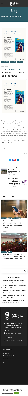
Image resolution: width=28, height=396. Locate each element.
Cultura (13, 61)
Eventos (20, 61)
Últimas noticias (17, 218)
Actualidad (8, 15)
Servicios (10, 218)
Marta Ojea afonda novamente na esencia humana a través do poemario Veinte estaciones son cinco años (14, 256)
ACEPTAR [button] (16, 393)
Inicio (2, 15)
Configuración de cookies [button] (7, 393)
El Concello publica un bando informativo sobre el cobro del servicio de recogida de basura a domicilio (12, 224)
